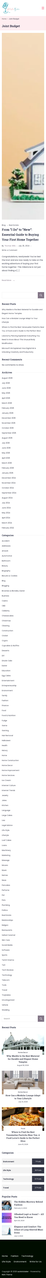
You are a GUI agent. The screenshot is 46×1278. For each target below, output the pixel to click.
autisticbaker (23, 1271)
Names (5, 875)
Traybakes (6, 995)
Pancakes (6, 885)
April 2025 (6, 458)
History (5, 750)
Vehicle (5, 1005)
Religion (5, 925)
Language (6, 810)
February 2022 (8, 528)
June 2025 (6, 448)
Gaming (5, 730)
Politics (5, 910)
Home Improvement (10, 770)
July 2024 (6, 503)
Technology (7, 975)
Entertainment (8, 680)
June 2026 (6, 388)
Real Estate (14, 225)
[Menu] (43, 8)
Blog (4, 225)
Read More (6, 280)
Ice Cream (6, 780)
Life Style (5, 830)
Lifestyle (5, 835)
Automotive (7, 556)
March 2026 (7, 403)
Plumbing (6, 905)
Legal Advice (7, 825)
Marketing (6, 855)
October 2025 (8, 428)
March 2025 (7, 463)
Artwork (5, 551)
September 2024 (9, 493)
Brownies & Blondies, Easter (13, 591)
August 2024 (7, 498)
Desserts (5, 650)
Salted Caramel (8, 935)
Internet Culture (9, 785)
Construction (7, 630)
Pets (4, 900)
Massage (5, 860)
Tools (4, 985)
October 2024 (8, 488)
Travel (4, 990)
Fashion (5, 700)
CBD (3, 606)
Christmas (6, 620)
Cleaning (5, 625)
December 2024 (9, 478)
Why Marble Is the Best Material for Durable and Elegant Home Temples (22, 1059)
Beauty (5, 566)
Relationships (7, 920)
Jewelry (5, 795)
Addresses (6, 546)
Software (6, 950)
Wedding (5, 1010)
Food (4, 710)
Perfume (5, 890)
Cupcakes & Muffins (10, 645)
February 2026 (8, 408)
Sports (4, 955)
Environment (7, 690)
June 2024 (6, 508)
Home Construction (10, 760)
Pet (3, 895)
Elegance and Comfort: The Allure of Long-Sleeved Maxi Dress (28, 1229)
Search (41, 295)
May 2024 (6, 512)
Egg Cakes (6, 675)
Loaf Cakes (6, 840)
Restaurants (7, 930)
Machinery (6, 850)
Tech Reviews (7, 970)
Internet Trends (8, 790)
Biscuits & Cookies (9, 576)
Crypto (5, 640)
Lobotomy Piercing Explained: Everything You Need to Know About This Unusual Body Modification (21, 340)
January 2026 (7, 413)
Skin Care (6, 940)
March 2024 (7, 523)
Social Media (7, 945)
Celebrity (6, 610)
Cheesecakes (7, 615)
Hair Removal (7, 735)
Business (5, 596)
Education (6, 670)
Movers (5, 865)
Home (4, 755)
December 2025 (9, 418)
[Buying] (23, 126)
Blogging (5, 585)
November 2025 (8, 423)
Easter (4, 665)
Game (4, 725)
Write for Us (35, 1261)
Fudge (4, 720)
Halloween (6, 740)
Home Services (8, 775)
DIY (3, 655)
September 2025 (9, 433)
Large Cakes (7, 815)
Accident (6, 541)
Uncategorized (8, 1000)
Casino (5, 601)
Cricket (5, 635)
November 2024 (9, 483)
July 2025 (6, 443)
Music (4, 870)
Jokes (4, 800)
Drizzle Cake (7, 660)
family (4, 695)
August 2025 (7, 438)
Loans (4, 845)
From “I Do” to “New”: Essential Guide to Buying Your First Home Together (20, 235)
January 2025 (7, 473)
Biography (6, 571)
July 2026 (6, 383)
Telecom (6, 980)
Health (4, 745)
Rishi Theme (7, 1274)
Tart (3, 965)
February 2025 (8, 468)
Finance (5, 705)
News (4, 880)
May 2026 (6, 393)
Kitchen (5, 805)
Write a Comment (9, 250)
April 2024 (6, 517)
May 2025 (6, 453)
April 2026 (6, 398)
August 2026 (7, 378)
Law (3, 820)
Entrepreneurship (9, 685)
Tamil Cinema (8, 960)
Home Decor (7, 765)
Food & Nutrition (9, 715)
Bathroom (6, 561)
